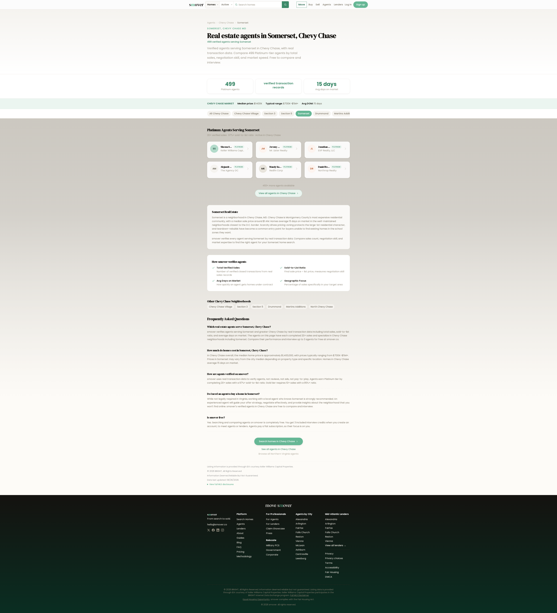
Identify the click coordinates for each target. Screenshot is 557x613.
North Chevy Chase (322, 306)
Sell (318, 4)
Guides (240, 538)
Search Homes (245, 519)
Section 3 (269, 113)
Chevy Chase (226, 22)
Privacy (329, 553)
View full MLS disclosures (221, 484)
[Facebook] (213, 530)
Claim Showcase (275, 528)
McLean (300, 545)
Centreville (302, 554)
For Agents (272, 519)
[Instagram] (222, 530)
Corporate (272, 554)
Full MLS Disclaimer (299, 595)
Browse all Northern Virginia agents (278, 453)
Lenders (338, 4)
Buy (311, 4)
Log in (348, 4)
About (240, 533)
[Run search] (285, 4)
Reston (300, 536)
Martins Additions (344, 113)
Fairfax (299, 528)
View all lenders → (335, 545)
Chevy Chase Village (246, 113)
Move (301, 4)
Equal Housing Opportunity (256, 599)
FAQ (239, 547)
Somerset (303, 113)
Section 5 (286, 113)
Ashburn (300, 549)
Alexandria (302, 519)
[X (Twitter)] (208, 530)
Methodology (244, 556)
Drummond (321, 113)
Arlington (301, 523)
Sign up (360, 4)
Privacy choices (334, 558)
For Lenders (272, 524)
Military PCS (272, 545)
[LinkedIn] (217, 530)
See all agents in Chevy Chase (279, 449)
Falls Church (303, 532)
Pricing (240, 551)
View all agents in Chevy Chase (277, 193)
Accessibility (332, 567)
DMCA (328, 577)
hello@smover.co (217, 524)
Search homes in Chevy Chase (277, 441)
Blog (239, 542)
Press (269, 533)
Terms (328, 563)
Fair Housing (332, 572)
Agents (327, 4)
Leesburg (301, 558)
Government (273, 550)
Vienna (299, 541)
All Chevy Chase (218, 113)
